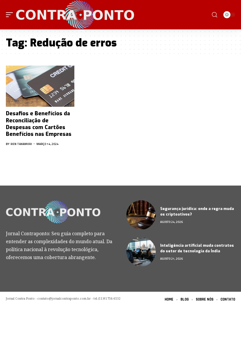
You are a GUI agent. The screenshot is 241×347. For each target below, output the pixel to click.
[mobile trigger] (11, 14)
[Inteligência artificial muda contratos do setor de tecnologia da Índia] (141, 251)
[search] (214, 14)
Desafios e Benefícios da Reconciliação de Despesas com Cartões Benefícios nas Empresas (38, 124)
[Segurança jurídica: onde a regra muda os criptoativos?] (141, 215)
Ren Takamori (21, 144)
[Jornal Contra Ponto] (76, 14)
